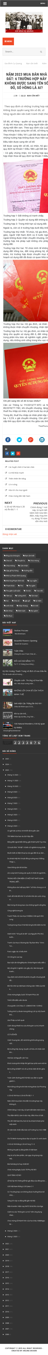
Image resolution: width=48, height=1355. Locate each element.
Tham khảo (10, 585)
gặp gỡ (27, 601)
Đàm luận (21, 611)
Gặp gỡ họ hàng (12, 570)
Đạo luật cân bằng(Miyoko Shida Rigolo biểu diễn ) (26, 962)
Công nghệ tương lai (15, 910)
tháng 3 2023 (12, 826)
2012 (7, 1300)
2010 (7, 1312)
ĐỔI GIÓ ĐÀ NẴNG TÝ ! (24, 661)
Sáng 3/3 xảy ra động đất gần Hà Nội (21, 1201)
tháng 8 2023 (12, 797)
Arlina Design (30, 1350)
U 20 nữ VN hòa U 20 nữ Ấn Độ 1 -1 (15, 508)
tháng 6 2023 (12, 809)
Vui (7, 601)
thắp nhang (23, 606)
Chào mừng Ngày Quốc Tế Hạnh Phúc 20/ (23, 994)
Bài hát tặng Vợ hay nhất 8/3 (18, 1164)
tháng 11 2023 (13, 780)
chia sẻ (16, 601)
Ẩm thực (9, 616)
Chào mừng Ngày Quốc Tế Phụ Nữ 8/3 (21, 1169)
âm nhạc (9, 611)
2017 (7, 1272)
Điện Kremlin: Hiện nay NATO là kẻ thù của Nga (25, 1206)
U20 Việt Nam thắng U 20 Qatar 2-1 (20, 1186)
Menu (9, 41)
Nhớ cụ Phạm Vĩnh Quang (16, 575)
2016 (7, 1277)
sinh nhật (9, 606)
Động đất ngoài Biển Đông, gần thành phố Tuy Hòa (26, 842)
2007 (7, 1329)
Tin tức (28, 591)
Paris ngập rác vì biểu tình (17, 951)
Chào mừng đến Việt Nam (19, 496)
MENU (42, 3)
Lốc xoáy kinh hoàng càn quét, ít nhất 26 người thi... (26, 873)
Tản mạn (34, 595)
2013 (7, 1295)
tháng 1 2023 (12, 1236)
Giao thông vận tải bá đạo (17, 867)
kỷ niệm (38, 601)
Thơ (21, 585)
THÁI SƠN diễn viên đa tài (17, 1000)
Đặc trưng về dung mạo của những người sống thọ (26, 905)
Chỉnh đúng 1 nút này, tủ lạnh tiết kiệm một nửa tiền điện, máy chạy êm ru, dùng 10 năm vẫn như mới (38, 514)
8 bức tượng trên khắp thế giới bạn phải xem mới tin (27, 1063)
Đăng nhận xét (10, 534)
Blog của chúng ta (13, 555)
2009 (7, 1317)
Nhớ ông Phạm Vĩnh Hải (15, 581)
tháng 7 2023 (12, 803)
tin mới (35, 606)
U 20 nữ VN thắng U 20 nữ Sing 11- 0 (21, 1144)
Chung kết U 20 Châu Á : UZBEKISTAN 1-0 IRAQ (24, 1006)
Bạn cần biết (33, 95)
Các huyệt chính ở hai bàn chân (21, 467)
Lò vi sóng (13, 484)
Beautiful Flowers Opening (25, 640)
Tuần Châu (18, 650)
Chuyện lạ (21, 560)
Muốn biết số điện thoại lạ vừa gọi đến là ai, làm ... (26, 853)
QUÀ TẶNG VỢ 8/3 (14, 1175)
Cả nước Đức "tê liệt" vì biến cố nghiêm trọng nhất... (26, 847)
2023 (7, 770)
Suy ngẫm (33, 581)
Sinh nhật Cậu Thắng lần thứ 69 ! (28, 703)
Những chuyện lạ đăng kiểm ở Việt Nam (22, 1150)
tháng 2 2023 (12, 1231)
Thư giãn (32, 585)
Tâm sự (9, 595)
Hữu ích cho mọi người (18, 490)
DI (6, 449)
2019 (7, 1260)
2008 (7, 1323)
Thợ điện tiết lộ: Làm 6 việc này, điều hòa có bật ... (26, 1115)
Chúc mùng (34, 560)
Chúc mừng (10, 565)
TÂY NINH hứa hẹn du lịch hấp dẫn (20, 836)
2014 (7, 1289)
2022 (7, 1243)
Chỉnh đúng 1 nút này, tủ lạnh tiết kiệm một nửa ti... (26, 1110)
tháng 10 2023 (13, 786)
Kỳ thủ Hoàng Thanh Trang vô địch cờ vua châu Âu (24, 671)
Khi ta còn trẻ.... (20, 713)
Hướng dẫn (28, 570)
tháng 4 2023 (12, 820)
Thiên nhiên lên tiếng (17, 478)
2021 (7, 1249)
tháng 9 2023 (12, 792)
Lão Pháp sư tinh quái (15, 1020)
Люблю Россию (21, 630)
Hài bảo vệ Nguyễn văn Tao (17, 1058)
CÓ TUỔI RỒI (12, 1034)
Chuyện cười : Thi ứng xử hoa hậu (28, 680)
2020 (7, 1255)
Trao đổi (39, 591)
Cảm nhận (24, 565)
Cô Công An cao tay (14, 957)
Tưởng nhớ (21, 595)
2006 (7, 1334)
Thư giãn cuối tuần (13, 591)
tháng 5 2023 (12, 814)
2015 (7, 1283)
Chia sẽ (9, 560)
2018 (7, 1266)
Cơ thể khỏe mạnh (16, 473)
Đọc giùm (34, 611)
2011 (7, 1306)
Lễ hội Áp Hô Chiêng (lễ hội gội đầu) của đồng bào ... (27, 1181)
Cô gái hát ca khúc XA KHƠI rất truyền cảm (23, 831)
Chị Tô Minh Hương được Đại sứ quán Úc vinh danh (27, 1138)
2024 (7, 764)
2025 (7, 759)
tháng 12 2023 (13, 775)
